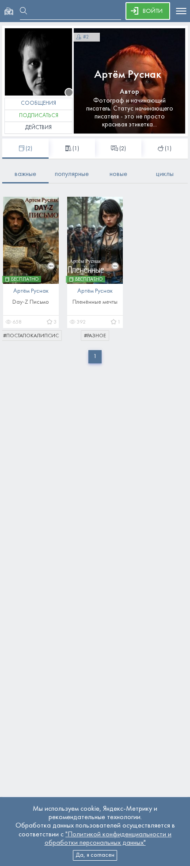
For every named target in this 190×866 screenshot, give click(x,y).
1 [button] (95, 356)
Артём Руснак (127, 74)
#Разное (95, 336)
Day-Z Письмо (30, 302)
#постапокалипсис (31, 336)
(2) (122, 149)
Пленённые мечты (95, 302)
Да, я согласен (95, 855)
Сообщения (38, 103)
